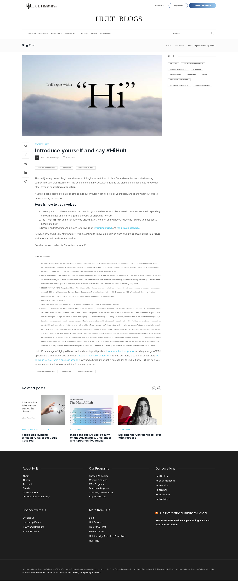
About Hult (159, 6)
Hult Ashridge (162, 499)
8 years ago (54, 157)
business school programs (120, 351)
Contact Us (28, 518)
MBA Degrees (96, 484)
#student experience (179, 80)
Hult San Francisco (165, 481)
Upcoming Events (32, 522)
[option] (43, 419)
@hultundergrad (103, 228)
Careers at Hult (30, 492)
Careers (84, 33)
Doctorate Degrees (99, 488)
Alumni (26, 480)
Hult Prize (94, 541)
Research (27, 484)
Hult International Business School (183, 513)
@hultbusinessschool (128, 228)
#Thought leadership (179, 85)
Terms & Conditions (55, 573)
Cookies (41, 573)
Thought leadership (37, 33)
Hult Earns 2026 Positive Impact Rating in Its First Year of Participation (182, 522)
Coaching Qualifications (101, 492)
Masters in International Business (94, 355)
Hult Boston (161, 476)
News (94, 33)
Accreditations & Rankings (36, 496)
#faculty (197, 69)
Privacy (34, 573)
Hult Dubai (161, 490)
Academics (56, 33)
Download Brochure (202, 6)
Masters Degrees (98, 480)
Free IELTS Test (97, 531)
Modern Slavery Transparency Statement (83, 573)
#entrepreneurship (178, 69)
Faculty (26, 488)
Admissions (105, 33)
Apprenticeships (97, 496)
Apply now (178, 6)
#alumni (173, 64)
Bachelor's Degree (98, 476)
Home (168, 45)
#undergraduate (85, 168)
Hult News (45, 157)
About (26, 476)
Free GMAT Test (97, 527)
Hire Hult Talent (31, 531)
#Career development (193, 64)
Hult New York (162, 494)
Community (71, 33)
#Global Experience (46, 168)
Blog (91, 518)
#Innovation (175, 74)
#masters (66, 168)
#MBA (204, 74)
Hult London (161, 485)
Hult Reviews (95, 522)
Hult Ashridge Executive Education (107, 536)
